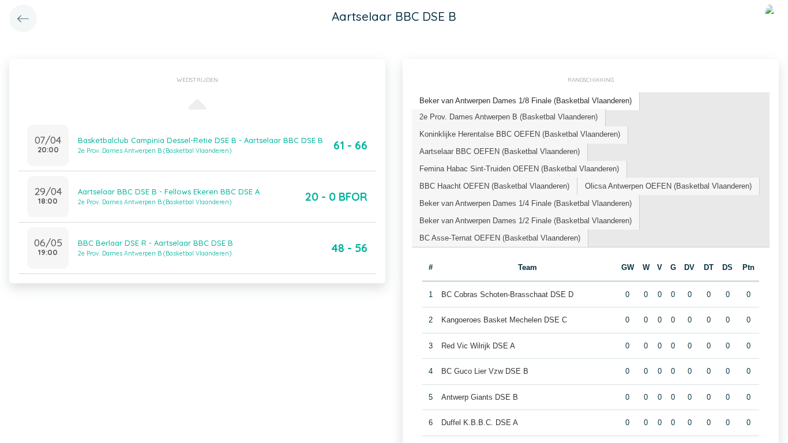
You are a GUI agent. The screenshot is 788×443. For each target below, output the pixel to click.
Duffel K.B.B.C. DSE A (479, 422)
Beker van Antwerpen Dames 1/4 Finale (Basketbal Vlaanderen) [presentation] (525, 203)
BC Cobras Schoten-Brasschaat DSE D (507, 294)
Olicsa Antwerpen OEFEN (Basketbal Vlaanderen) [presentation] (668, 186)
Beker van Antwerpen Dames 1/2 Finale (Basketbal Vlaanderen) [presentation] (525, 220)
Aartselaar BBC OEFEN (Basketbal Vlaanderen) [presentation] (499, 151)
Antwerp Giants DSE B (479, 397)
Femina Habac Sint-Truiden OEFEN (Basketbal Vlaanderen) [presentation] (519, 168)
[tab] (526, 101)
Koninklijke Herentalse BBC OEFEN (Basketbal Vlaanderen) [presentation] (519, 134)
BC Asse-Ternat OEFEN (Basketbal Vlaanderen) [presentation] (499, 238)
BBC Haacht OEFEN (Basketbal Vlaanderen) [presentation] (494, 186)
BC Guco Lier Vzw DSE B (484, 371)
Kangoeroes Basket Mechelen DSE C (504, 320)
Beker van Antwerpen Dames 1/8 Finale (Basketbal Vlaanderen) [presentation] (525, 100)
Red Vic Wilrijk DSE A (478, 345)
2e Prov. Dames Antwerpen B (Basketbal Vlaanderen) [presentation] (508, 116)
